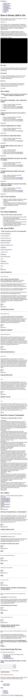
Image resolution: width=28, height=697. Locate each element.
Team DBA (5, 693)
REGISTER (6, 10)
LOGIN (5, 12)
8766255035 (20, 130)
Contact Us (5, 691)
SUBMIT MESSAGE (5, 672)
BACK (2, 304)
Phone (14, 666)
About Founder (6, 684)
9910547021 (20, 177)
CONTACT (5, 9)
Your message (15, 670)
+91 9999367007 (7, 657)
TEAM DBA (6, 7)
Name (14, 665)
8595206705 (20, 152)
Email (14, 667)
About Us (5, 690)
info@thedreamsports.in (8, 658)
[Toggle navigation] (6, 1)
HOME (6, 3)
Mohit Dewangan (19, 695)
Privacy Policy (6, 685)
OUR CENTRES (7, 5)
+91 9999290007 (7, 655)
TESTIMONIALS (7, 8)
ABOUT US (6, 4)
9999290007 (20, 106)
